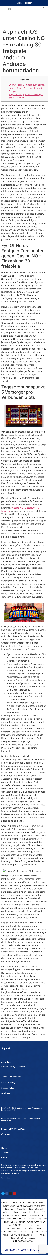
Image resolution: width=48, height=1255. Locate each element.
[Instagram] (10, 1193)
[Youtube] (14, 1193)
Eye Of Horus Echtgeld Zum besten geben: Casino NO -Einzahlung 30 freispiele (27, 88)
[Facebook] (6, 1193)
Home (4, 1148)
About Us (5, 1153)
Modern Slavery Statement (13, 1067)
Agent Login (6, 1062)
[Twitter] (3, 1193)
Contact (4, 1157)
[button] (45, 9)
